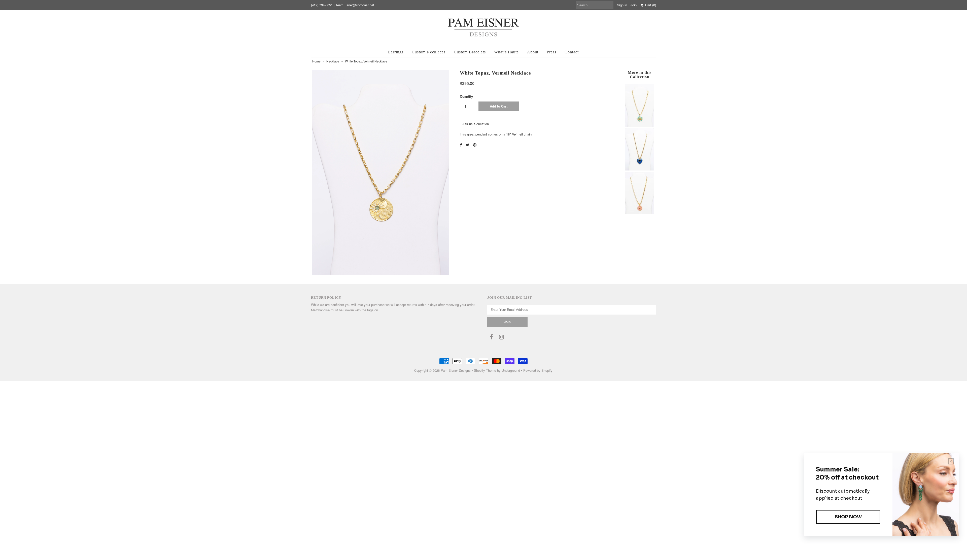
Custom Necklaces (428, 52)
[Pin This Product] (474, 145)
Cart (649, 5)
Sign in (622, 5)
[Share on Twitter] (467, 145)
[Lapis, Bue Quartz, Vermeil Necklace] (639, 169)
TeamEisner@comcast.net (354, 5)
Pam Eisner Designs (456, 370)
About (532, 52)
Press (551, 52)
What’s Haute (506, 52)
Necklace (332, 61)
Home (316, 61)
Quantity (466, 96)
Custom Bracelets (470, 52)
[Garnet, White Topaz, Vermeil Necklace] (639, 213)
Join (634, 5)
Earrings (395, 52)
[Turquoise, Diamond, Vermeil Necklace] (639, 125)
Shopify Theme (485, 370)
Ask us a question (475, 123)
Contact (572, 52)
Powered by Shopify (537, 370)
